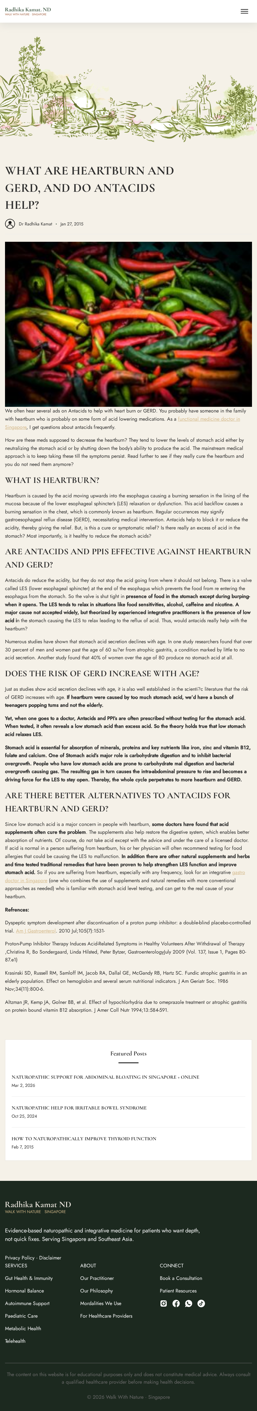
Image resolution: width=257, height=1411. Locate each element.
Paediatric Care (21, 1316)
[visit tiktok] (188, 1303)
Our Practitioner (97, 1278)
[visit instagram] (163, 1303)
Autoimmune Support (27, 1303)
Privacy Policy (19, 1257)
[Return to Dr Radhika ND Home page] (28, 11)
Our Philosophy (96, 1290)
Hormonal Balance (24, 1290)
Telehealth (15, 1341)
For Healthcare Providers (106, 1316)
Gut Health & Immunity (29, 1278)
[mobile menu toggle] (244, 11)
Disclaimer (50, 1257)
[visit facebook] (176, 1303)
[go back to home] (38, 1208)
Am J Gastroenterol (36, 930)
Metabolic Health (23, 1328)
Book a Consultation (181, 1278)
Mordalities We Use (100, 1303)
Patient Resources (178, 1290)
